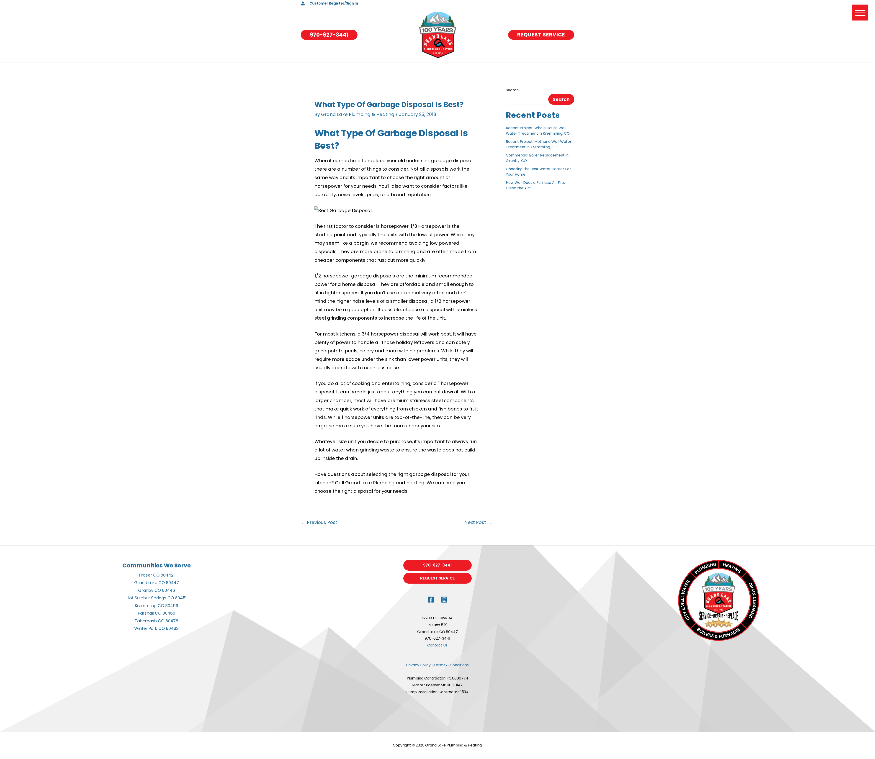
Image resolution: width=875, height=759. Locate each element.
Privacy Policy (418, 665)
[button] (329, 35)
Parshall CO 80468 (156, 613)
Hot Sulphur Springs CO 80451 (156, 598)
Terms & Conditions (451, 665)
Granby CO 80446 (156, 590)
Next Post (478, 522)
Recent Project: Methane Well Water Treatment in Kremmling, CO (538, 144)
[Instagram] (444, 599)
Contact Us (437, 645)
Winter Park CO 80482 (156, 628)
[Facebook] (430, 599)
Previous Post (319, 522)
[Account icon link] (303, 3)
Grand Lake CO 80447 (156, 582)
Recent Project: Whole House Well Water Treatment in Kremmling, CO (538, 130)
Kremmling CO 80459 (156, 605)
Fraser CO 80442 (156, 575)
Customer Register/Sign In (333, 3)
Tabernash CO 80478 (156, 621)
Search (512, 90)
